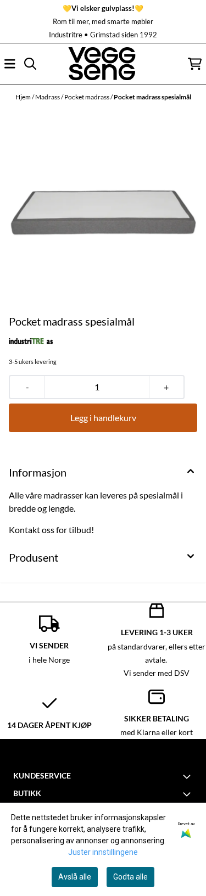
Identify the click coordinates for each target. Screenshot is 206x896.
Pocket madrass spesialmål (152, 97)
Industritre (65, 34)
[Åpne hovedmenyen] (10, 63)
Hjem (23, 97)
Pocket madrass (87, 97)
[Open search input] (30, 64)
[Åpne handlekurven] (194, 63)
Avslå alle (74, 876)
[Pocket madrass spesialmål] (103, 210)
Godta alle (130, 876)
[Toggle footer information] (188, 776)
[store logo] (103, 63)
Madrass (48, 97)
